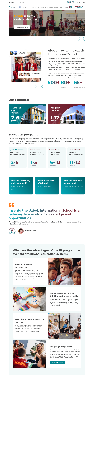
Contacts (65, 7)
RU (23, 2)
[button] (83, 39)
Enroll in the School (57, 362)
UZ (20, 2)
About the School (28, 7)
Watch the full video (22, 27)
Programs (36, 7)
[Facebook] (68, 2)
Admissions (50, 7)
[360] (70, 7)
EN (17, 2)
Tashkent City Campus (17, 149)
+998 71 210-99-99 (80, 2)
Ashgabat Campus (35, 149)
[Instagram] (73, 2)
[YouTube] (70, 2)
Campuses (43, 7)
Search (12, 2)
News (60, 7)
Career (56, 7)
